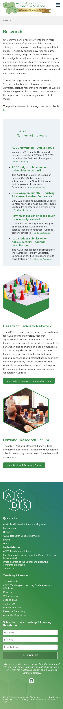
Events (6, 539)
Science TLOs (10, 599)
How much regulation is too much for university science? (33, 217)
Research (8, 531)
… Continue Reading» (36, 187)
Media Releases (11, 547)
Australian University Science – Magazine (24, 524)
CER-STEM (9, 603)
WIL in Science (11, 596)
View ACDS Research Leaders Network (29, 380)
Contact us (8, 568)
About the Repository (14, 615)
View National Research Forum (24, 465)
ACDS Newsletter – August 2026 (33, 147)
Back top (54, 697)
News (6, 543)
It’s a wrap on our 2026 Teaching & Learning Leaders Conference (33, 194)
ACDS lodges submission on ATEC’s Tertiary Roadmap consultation (29, 242)
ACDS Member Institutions (17, 551)
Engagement (10, 528)
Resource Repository (14, 611)
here (5, 109)
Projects (7, 592)
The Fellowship (11, 581)
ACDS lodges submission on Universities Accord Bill (29, 168)
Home (5, 20)
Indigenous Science (13, 607)
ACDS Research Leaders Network (21, 535)
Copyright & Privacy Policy (33, 699)
